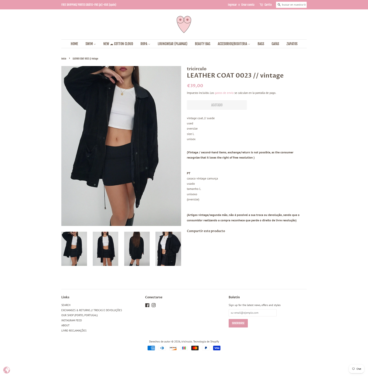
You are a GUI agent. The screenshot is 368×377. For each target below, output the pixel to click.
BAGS (261, 44)
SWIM (89, 44)
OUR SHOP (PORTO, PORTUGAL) (79, 315)
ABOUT (65, 325)
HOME (74, 44)
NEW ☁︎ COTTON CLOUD (118, 44)
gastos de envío (224, 93)
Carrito (268, 4)
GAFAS (275, 44)
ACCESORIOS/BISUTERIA (233, 44)
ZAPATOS (292, 44)
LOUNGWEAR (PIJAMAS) (172, 44)
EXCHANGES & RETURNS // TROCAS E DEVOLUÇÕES (91, 310)
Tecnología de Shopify (206, 341)
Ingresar (232, 4)
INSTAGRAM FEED (71, 320)
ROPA (144, 44)
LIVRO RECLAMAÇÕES (73, 330)
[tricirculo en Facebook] (147, 306)
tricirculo (187, 341)
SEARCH (65, 305)
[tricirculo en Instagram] (153, 306)
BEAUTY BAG (202, 44)
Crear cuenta (247, 4)
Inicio (63, 58)
